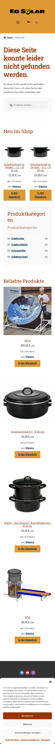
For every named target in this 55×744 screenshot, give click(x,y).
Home (10, 37)
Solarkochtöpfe (19, 244)
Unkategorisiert (19, 256)
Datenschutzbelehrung (30, 740)
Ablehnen (27, 724)
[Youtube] (27, 672)
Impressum (45, 740)
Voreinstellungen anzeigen (27, 732)
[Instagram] (33, 672)
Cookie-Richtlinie (12, 740)
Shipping (16, 186)
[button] (50, 681)
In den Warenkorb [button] (14, 195)
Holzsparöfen (18, 250)
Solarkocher (17, 238)
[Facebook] (21, 672)
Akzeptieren (27, 715)
